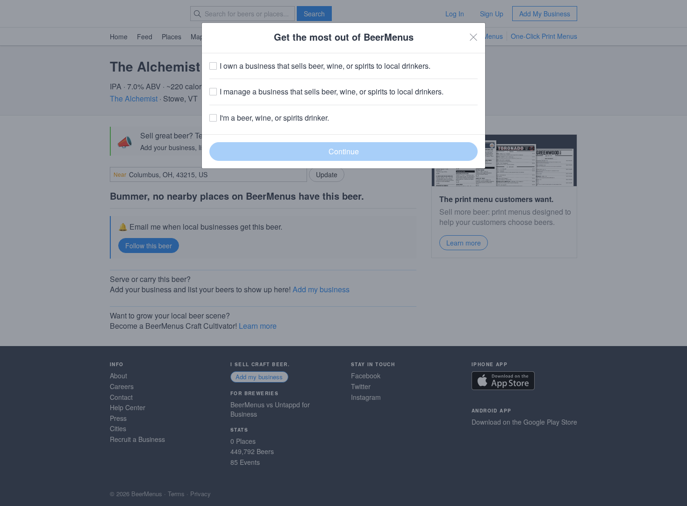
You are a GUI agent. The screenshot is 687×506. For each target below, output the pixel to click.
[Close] (473, 37)
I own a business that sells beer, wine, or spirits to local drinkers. (325, 66)
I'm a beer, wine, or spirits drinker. (274, 118)
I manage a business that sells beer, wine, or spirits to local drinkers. (332, 92)
